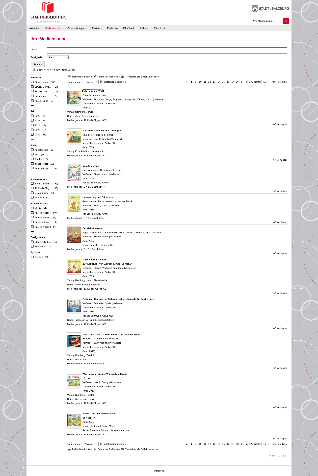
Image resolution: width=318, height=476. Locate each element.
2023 (37, 130)
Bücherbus (40, 246)
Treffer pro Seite (279, 81)
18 (237, 81)
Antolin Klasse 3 (43, 217)
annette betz (41, 163)
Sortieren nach (74, 82)
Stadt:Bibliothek (43, 242)
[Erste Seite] (186, 82)
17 (232, 81)
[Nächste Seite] (242, 82)
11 (205, 81)
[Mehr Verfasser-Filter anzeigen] (32, 105)
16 (228, 81)
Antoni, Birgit (41, 101)
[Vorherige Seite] (191, 82)
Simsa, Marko (42, 82)
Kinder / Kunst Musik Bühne (43, 222)
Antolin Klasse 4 (43, 212)
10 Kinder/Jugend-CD (43, 188)
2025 (37, 120)
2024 (37, 125)
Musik (38, 208)
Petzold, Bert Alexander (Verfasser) (43, 91)
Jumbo (38, 159)
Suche (34, 49)
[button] (53, 28)
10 (200, 81)
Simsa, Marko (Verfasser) (43, 86)
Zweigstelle (37, 57)
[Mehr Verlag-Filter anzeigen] (32, 173)
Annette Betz (41, 150)
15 (223, 81)
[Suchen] (286, 21)
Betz (37, 154)
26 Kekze (40, 197)
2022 (37, 134)
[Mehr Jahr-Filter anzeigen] (32, 139)
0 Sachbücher (42, 193)
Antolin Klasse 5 (43, 226)
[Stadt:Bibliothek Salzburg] (48, 12)
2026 (37, 116)
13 (214, 81)
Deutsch (39, 257)
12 (209, 81)
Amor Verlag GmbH (43, 168)
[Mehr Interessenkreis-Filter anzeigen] (32, 231)
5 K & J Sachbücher (43, 183)
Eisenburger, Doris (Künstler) (43, 96)
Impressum (159, 471)
